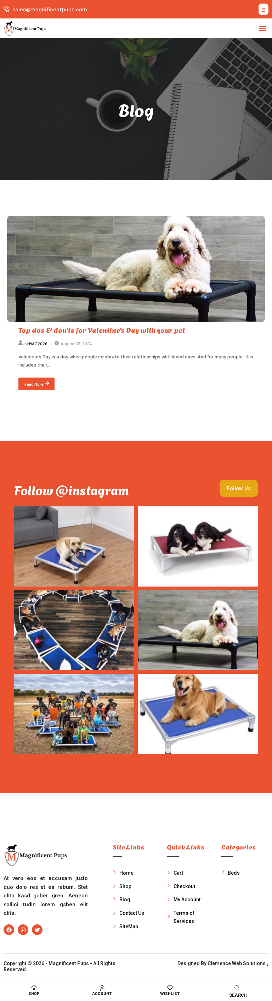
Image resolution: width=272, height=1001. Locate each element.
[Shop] (34, 988)
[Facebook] (9, 929)
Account (102, 993)
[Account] (102, 988)
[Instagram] (23, 929)
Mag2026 (38, 343)
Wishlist (170, 993)
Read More (33, 383)
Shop (34, 993)
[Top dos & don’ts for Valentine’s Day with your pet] (136, 269)
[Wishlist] (170, 988)
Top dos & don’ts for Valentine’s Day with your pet (101, 329)
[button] (262, 28)
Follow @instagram (71, 489)
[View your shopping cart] (263, 9)
